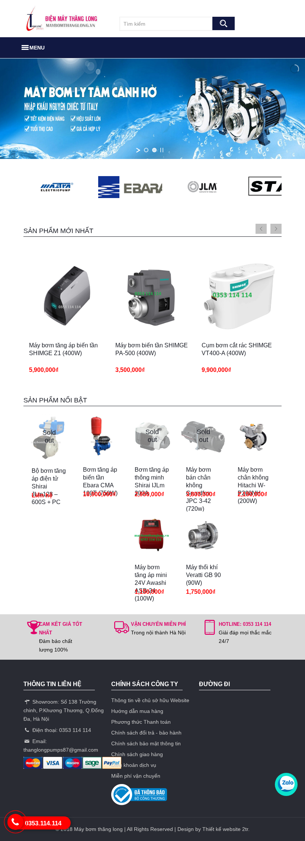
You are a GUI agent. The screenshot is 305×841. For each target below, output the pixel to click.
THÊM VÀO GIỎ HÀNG (56, 340)
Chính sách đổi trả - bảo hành (146, 733)
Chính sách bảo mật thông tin (146, 743)
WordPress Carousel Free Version (40, 191)
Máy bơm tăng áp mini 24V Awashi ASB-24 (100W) (151, 583)
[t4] (262, 187)
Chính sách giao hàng (137, 754)
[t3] (115, 187)
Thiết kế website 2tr (225, 829)
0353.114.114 (43, 823)
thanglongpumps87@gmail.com (60, 750)
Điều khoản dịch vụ (133, 765)
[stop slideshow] (161, 150)
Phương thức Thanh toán (141, 722)
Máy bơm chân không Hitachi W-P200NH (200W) (253, 485)
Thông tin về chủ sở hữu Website (150, 700)
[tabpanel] (66, 318)
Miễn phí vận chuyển (135, 776)
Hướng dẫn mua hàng (137, 711)
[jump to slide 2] (154, 150)
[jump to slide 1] (146, 150)
